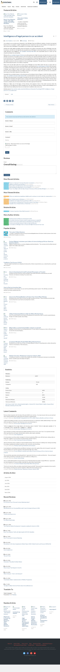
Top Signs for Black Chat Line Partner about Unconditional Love (18, 585)
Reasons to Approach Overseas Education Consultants (21, 182)
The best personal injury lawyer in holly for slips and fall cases (23, 223)
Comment (7, 137)
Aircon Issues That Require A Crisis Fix (23, 423)
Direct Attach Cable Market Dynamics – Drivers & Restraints (34, 620)
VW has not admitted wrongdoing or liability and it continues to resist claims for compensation (30, 196)
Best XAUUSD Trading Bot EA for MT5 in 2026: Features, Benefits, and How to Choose (33, 418)
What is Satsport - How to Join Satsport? (13, 573)
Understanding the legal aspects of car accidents (20, 187)
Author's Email (9, 126)
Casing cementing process (10, 514)
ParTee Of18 (18, 405)
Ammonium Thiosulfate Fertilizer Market (13, 561)
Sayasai (48, 404)
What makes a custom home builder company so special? (25, 328)
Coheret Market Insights (41, 404)
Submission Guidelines (32, 6)
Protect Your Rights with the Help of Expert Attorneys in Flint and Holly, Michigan (27, 188)
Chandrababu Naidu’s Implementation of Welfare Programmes (18, 579)
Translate (14, 594)
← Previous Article (9, 104)
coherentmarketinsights (22, 404)
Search (9, 6)
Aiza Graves (8, 404)
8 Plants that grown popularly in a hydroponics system (43, 618)
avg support (52, 609)
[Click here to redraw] (7, 143)
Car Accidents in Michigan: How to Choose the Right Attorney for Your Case (26, 224)
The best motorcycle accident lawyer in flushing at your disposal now (24, 221)
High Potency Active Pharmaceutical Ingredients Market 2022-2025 (26, 622)
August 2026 (8, 477)
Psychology (24, 40)
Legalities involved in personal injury (17, 184)
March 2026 (7, 492)
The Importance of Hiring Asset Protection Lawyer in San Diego (23, 202)
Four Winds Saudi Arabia (9, 520)
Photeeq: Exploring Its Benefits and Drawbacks (24, 445)
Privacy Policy (17, 643)
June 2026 (7, 483)
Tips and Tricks (7, 555)
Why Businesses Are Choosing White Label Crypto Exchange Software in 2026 (22, 508)
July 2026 (7, 480)
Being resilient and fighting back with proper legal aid (21, 185)
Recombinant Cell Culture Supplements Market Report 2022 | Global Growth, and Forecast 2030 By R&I (27, 544)
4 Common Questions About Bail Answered (19, 211)
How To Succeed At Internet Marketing (23, 440)
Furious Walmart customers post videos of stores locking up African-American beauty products (31, 242)
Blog (13, 6)
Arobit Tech (14, 404)
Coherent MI (32, 404)
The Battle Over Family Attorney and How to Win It (21, 200)
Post (7, 152)
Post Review (6, 175)
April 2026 (7, 489)
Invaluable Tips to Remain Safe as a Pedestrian (19, 203)
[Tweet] (7, 101)
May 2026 (7, 486)
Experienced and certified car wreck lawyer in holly (20, 218)
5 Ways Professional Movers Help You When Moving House (26, 314)
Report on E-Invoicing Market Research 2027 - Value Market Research (7, 621)
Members (4, 6)
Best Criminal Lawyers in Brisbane (16, 199)
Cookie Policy (31, 645)
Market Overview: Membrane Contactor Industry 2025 (25, 356)
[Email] (13, 101)
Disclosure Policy (37, 643)
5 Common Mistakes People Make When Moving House (25, 342)
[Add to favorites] (55, 36)
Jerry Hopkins (9, 40)
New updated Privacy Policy (20, 645)
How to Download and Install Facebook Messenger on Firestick (27, 272)
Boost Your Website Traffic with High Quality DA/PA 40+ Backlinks (9, 21)
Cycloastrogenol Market (17, 612)
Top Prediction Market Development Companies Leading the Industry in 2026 (21, 526)
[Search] (47, 2)
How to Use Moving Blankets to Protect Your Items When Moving (28, 297)
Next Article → (51, 104)
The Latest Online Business (22, 18)
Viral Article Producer (47, 643)
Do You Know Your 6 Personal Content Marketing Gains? (17, 502)
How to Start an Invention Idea (12, 287)
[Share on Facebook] (4, 101)
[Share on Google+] (10, 101)
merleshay (12, 405)
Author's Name (9, 120)
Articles (17, 6)
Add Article (56, 2)
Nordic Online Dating (19, 458)
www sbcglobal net (18, 434)
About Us (10, 643)
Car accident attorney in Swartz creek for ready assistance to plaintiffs (25, 220)
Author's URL (8, 131)
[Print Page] (53, 36)
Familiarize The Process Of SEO (13, 262)
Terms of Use (25, 643)
